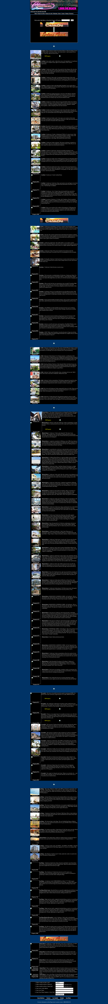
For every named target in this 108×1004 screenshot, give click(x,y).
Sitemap (67, 13)
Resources (71, 13)
